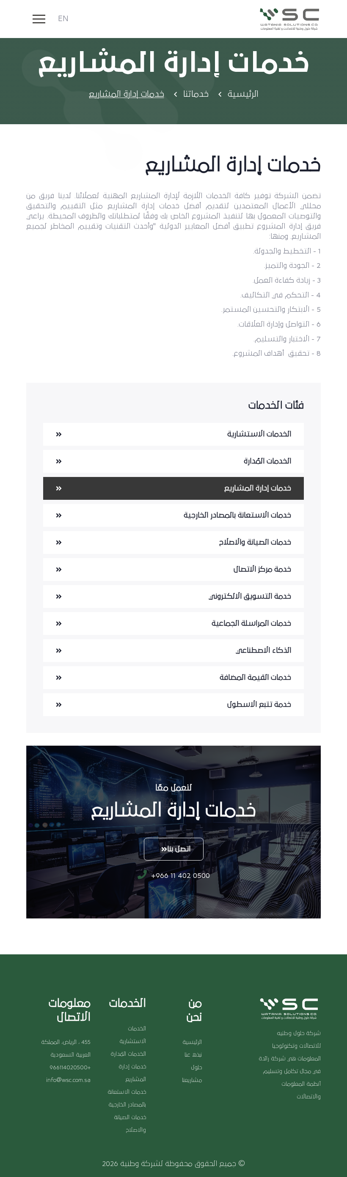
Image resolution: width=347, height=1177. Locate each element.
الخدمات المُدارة (267, 461)
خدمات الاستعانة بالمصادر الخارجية (237, 515)
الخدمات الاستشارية (259, 434)
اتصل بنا (178, 849)
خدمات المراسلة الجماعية (251, 623)
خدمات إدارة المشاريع (257, 488)
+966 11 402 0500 (179, 875)
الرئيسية (243, 94)
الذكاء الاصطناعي (263, 650)
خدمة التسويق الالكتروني (250, 596)
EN (63, 19)
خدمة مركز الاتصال (262, 569)
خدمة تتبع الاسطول (259, 704)
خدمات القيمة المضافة (255, 677)
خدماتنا (196, 94)
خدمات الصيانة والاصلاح (255, 542)
